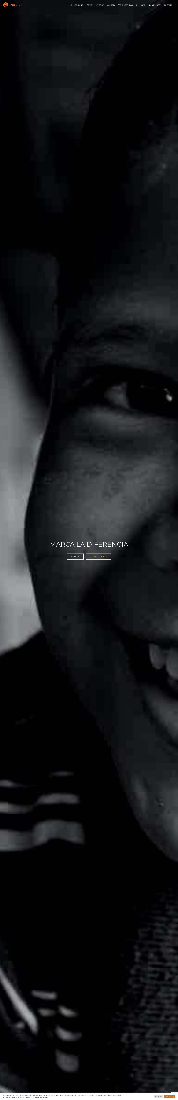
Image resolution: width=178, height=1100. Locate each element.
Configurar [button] (158, 1096)
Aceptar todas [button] (170, 1096)
